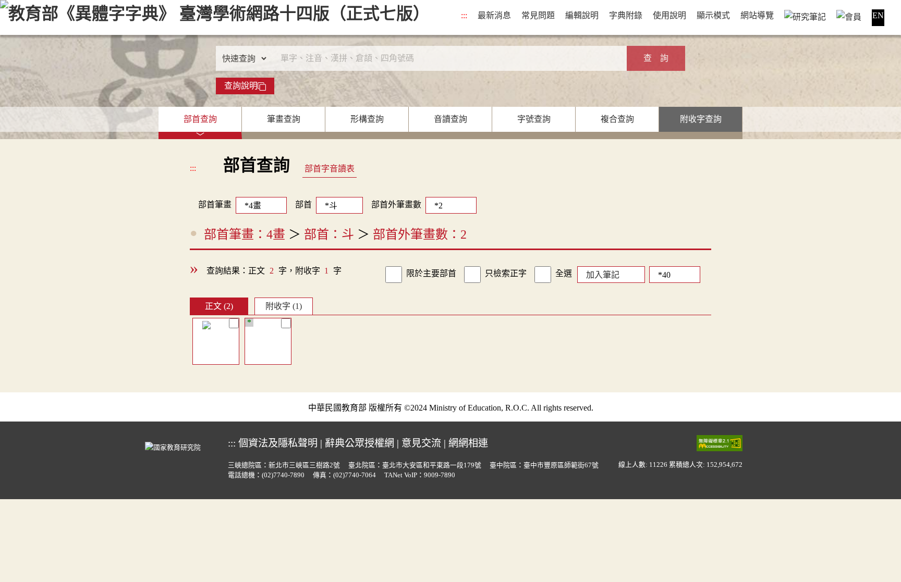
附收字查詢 (701, 119)
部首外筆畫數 (396, 204)
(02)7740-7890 (283, 475)
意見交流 (421, 443)
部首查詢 (200, 119)
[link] (393, 274)
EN (878, 15)
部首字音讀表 (330, 168)
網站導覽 (757, 15)
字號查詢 (534, 119)
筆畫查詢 (283, 119)
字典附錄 (625, 15)
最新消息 (494, 15)
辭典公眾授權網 (359, 443)
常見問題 (538, 15)
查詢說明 (241, 85)
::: (464, 15)
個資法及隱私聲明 (278, 443)
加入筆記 (602, 274)
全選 (563, 273)
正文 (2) (219, 306)
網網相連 (468, 443)
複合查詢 (617, 119)
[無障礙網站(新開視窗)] (719, 442)
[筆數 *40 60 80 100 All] (672, 273)
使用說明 (669, 15)
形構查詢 (367, 119)
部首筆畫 (211, 204)
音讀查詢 (450, 119)
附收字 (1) (283, 306)
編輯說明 (582, 15)
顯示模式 (713, 15)
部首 (303, 204)
